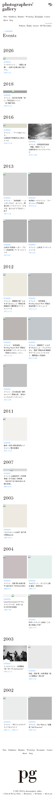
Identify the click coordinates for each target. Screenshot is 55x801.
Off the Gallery (46, 26)
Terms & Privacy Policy (12, 793)
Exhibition (12, 17)
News (5, 17)
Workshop (30, 17)
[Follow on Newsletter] (38, 761)
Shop (11, 20)
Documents (39, 17)
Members (21, 17)
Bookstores (28, 793)
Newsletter (38, 793)
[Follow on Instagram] (16, 761)
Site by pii (48, 793)
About (5, 20)
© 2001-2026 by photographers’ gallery (27, 791)
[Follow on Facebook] (31, 761)
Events (29, 26)
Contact (47, 17)
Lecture (36, 26)
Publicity (22, 26)
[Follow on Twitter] (24, 761)
